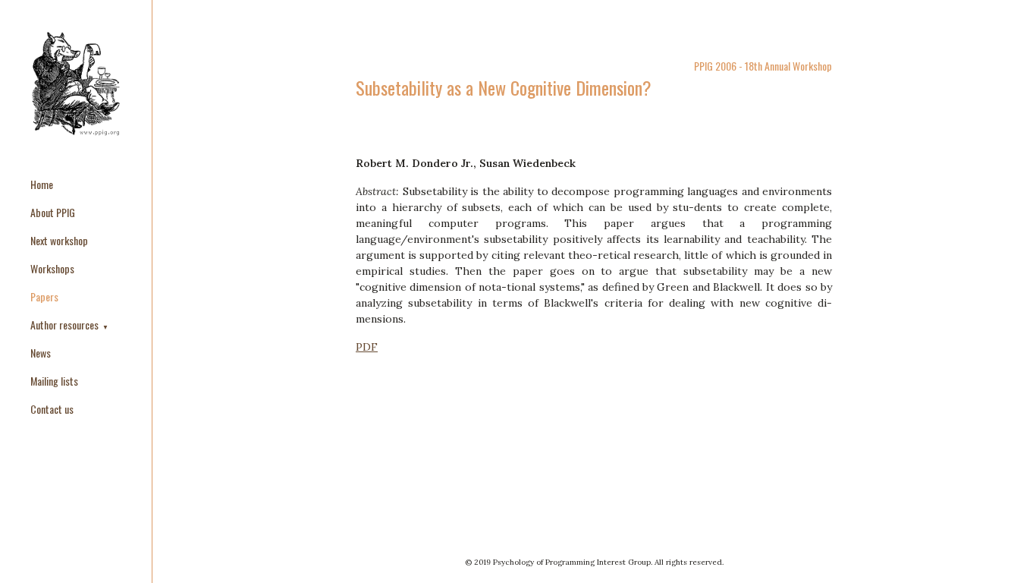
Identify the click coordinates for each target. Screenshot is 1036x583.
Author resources (65, 324)
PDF (367, 347)
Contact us (52, 409)
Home (41, 184)
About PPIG (52, 212)
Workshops (52, 268)
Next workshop (59, 240)
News (40, 353)
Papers (44, 296)
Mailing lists (54, 381)
